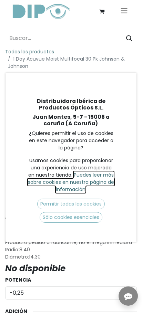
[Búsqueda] (129, 38)
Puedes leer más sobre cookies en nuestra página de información (71, 182)
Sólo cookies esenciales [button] (71, 217)
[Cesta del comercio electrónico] (102, 11)
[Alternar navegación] (124, 11)
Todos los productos (29, 51)
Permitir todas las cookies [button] (71, 203)
